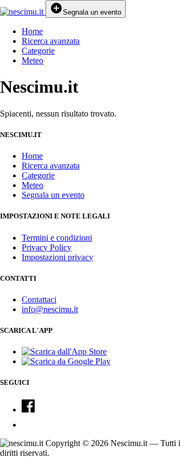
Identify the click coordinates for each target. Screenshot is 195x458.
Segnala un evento (53, 194)
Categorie (38, 50)
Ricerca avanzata (51, 41)
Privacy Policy (47, 247)
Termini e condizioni (57, 237)
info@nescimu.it (50, 309)
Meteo (32, 60)
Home (32, 31)
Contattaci (39, 299)
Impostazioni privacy (57, 257)
